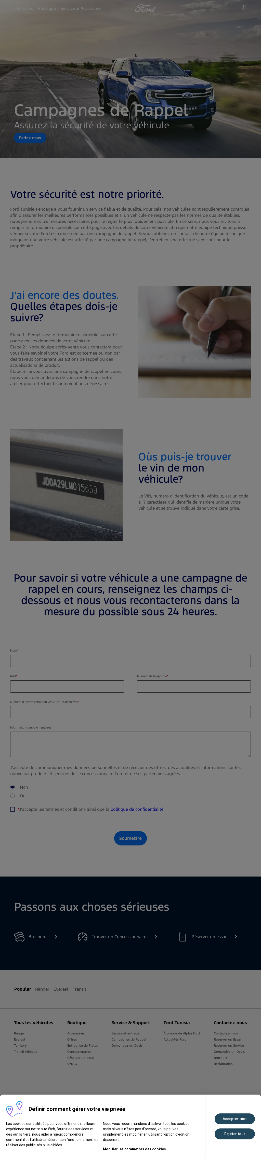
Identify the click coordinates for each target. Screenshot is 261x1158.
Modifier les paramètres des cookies (134, 1149)
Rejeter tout (234, 1134)
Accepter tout (235, 1119)
